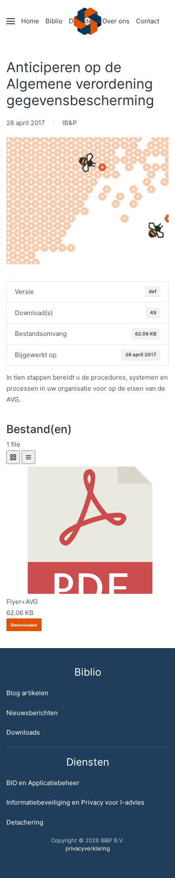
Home (30, 21)
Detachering (24, 822)
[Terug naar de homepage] (88, 21)
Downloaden (24, 625)
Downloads (23, 732)
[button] (10, 21)
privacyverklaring (87, 848)
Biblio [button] (53, 21)
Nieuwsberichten (32, 713)
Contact (147, 21)
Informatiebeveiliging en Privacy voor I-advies (75, 802)
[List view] (28, 457)
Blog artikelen (27, 693)
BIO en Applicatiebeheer (42, 783)
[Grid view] (13, 457)
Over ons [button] (116, 21)
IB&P (69, 123)
